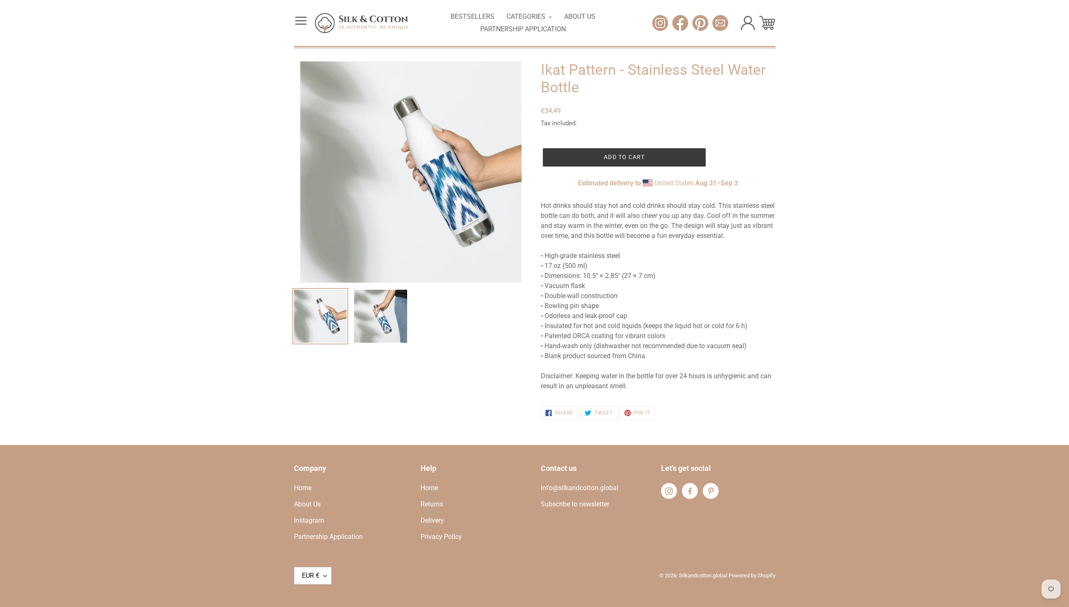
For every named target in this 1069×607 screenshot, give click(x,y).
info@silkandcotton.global (579, 488)
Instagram (309, 520)
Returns (432, 504)
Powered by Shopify (752, 575)
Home (303, 488)
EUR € (310, 575)
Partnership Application (328, 537)
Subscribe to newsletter (575, 504)
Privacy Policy (441, 537)
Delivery (432, 520)
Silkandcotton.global (703, 575)
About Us (307, 504)
